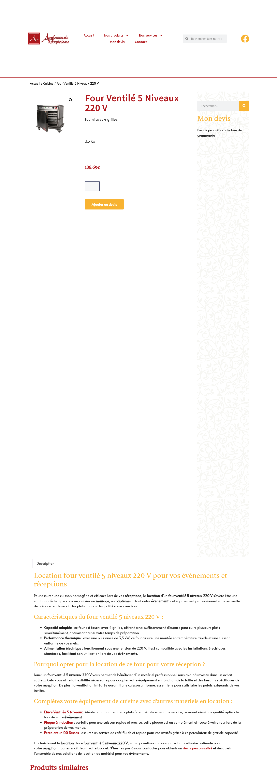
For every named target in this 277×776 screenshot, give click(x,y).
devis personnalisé (197, 748)
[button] (70, 100)
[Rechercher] (244, 106)
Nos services (148, 35)
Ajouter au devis (104, 204)
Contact (141, 42)
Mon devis (117, 42)
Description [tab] (46, 563)
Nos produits (113, 35)
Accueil (89, 35)
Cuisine (48, 83)
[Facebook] (245, 39)
